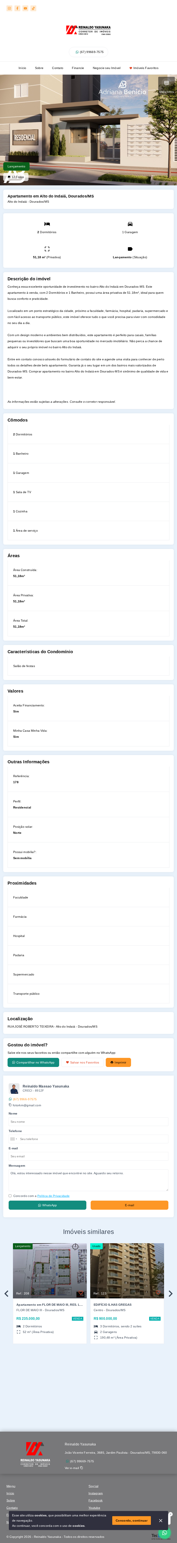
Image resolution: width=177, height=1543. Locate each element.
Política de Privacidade (53, 1196)
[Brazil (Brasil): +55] (14, 1139)
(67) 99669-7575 (92, 52)
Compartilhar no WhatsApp (35, 1062)
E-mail (129, 1205)
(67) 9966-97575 (25, 1099)
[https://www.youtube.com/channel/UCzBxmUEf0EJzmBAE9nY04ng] (25, 8)
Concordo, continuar (131, 1520)
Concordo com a (41, 1196)
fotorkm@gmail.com (27, 1105)
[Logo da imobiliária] (35, 1453)
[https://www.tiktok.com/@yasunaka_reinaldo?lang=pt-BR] (33, 8)
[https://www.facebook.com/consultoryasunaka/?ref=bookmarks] (17, 8)
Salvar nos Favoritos (84, 1062)
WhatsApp (49, 1205)
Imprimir (120, 1062)
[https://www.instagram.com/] (9, 8)
